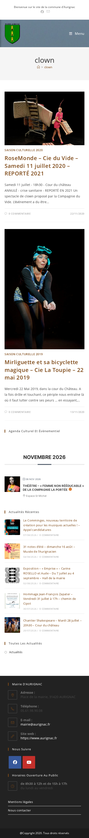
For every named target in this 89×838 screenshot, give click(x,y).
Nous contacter (19, 810)
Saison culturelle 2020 (24, 150)
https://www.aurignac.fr (39, 738)
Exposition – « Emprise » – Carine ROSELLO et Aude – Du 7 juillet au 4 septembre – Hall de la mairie (48, 573)
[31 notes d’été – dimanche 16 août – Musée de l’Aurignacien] (12, 551)
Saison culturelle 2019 (24, 354)
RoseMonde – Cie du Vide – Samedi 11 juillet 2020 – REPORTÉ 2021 (41, 165)
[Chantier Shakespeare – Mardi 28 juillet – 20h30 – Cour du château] (12, 625)
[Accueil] (38, 67)
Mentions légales (20, 802)
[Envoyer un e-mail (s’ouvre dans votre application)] (47, 12)
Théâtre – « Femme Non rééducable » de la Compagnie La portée (53, 488)
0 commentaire (20, 213)
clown (48, 67)
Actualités (15, 652)
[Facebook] (15, 762)
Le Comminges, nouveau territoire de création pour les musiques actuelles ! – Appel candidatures (51, 525)
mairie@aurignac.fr (35, 724)
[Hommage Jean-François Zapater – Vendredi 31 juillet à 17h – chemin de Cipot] (12, 601)
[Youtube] (29, 762)
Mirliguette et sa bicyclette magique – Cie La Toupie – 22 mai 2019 (44, 369)
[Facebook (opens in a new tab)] (42, 12)
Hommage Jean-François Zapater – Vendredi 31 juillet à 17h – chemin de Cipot (49, 599)
